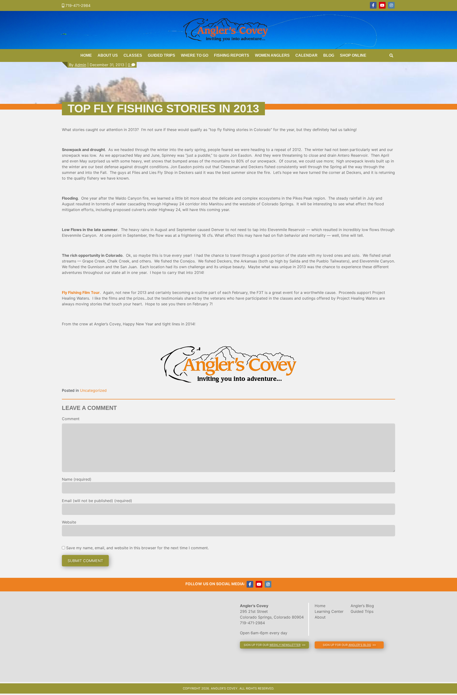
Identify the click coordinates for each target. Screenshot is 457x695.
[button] (274, 645)
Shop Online (353, 55)
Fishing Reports (231, 55)
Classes (133, 55)
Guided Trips (161, 55)
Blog (328, 55)
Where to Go (194, 55)
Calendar (306, 55)
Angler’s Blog (362, 605)
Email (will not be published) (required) (97, 500)
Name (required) (76, 479)
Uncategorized (93, 390)
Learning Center (329, 611)
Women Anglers (272, 55)
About (320, 617)
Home (86, 55)
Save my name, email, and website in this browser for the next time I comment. (137, 547)
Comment (70, 418)
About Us (108, 55)
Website (69, 522)
